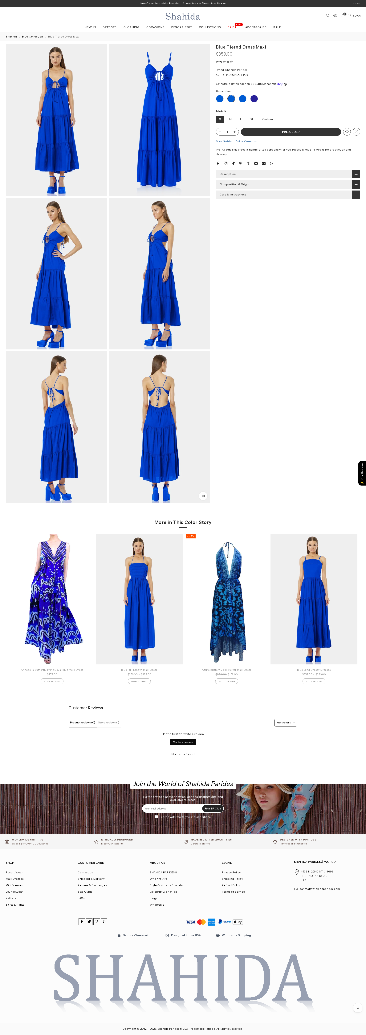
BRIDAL (235, 27)
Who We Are (158, 878)
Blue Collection (33, 36)
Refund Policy (231, 885)
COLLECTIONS (210, 27)
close (10, 3)
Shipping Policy (232, 878)
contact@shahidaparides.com (319, 889)
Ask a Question (247, 141)
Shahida (11, 36)
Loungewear (14, 891)
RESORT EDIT (181, 27)
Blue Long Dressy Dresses (314, 669)
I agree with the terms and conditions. (185, 817)
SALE (277, 27)
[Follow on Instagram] (96, 921)
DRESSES (110, 27)
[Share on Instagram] (225, 163)
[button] (224, 62)
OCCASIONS (155, 27)
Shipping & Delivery (91, 878)
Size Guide (224, 141)
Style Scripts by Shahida (166, 885)
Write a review (183, 742)
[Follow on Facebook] (82, 921)
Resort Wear (14, 872)
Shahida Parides (236, 70)
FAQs (81, 898)
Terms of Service (233, 891)
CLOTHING (132, 27)
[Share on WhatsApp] (271, 163)
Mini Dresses (14, 885)
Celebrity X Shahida (163, 891)
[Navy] (254, 99)
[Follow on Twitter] (89, 921)
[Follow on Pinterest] (104, 921)
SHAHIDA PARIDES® (163, 872)
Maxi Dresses (14, 878)
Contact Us (85, 872)
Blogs (153, 898)
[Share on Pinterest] (241, 163)
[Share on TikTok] (233, 163)
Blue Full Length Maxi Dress (139, 669)
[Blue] (219, 99)
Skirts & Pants (15, 904)
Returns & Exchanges (92, 885)
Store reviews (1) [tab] (108, 722)
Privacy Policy (231, 872)
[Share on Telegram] (256, 163)
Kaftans (11, 898)
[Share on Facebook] (218, 163)
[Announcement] (183, 3)
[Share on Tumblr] (248, 163)
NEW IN (90, 27)
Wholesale (157, 904)
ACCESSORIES (256, 27)
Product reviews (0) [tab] (82, 722)
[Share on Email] (264, 163)
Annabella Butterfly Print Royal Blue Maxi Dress (52, 669)
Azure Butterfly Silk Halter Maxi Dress (226, 669)
